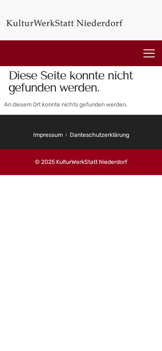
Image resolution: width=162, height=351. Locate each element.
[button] (149, 53)
